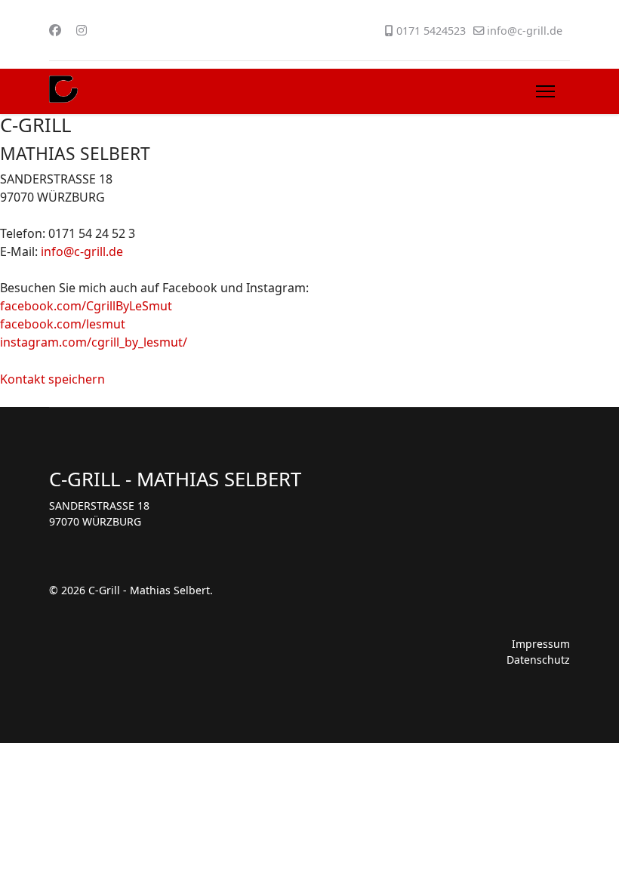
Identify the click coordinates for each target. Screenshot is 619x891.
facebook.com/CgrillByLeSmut (86, 306)
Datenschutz (538, 659)
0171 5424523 (431, 30)
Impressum (541, 644)
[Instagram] (81, 30)
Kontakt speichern (52, 379)
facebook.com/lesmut (62, 324)
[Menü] (545, 91)
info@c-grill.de (524, 30)
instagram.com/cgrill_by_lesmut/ (93, 342)
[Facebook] (55, 30)
